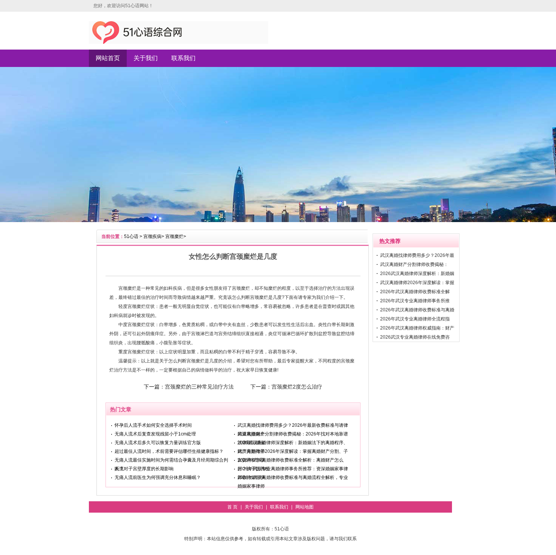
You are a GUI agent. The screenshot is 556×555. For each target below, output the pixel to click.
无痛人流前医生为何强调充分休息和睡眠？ (158, 477)
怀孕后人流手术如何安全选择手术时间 (153, 425)
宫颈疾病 (152, 236)
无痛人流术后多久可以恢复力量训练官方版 (158, 442)
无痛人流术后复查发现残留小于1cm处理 (155, 434)
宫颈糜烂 (174, 236)
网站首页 (108, 58)
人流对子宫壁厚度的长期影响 (144, 468)
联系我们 (183, 58)
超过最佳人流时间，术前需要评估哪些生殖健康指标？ (169, 451)
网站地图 (304, 507)
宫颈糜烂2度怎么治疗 (297, 387)
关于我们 (146, 58)
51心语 (131, 236)
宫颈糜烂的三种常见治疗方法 (199, 387)
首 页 (232, 507)
